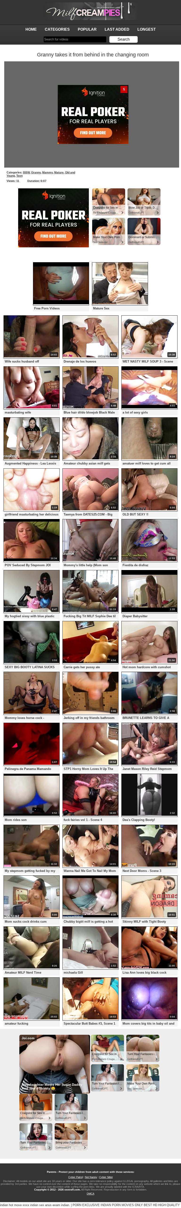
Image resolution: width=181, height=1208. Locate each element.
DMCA (90, 1193)
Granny (36, 172)
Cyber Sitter (106, 1177)
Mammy (47, 172)
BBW (26, 172)
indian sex (37, 1205)
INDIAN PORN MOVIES (117, 1205)
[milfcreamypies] (90, 11)
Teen (19, 175)
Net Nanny (91, 1177)
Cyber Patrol (75, 1177)
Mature (59, 172)
